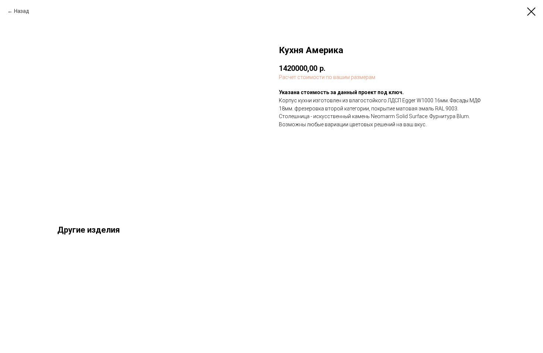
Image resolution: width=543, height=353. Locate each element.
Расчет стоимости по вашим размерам (327, 77)
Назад (21, 11)
